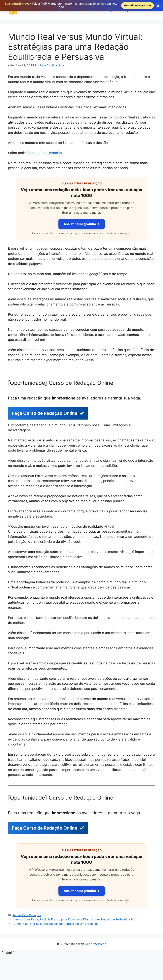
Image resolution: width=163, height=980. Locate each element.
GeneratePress (95, 944)
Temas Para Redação (45, 153)
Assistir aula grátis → (137, 5)
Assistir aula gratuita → (82, 224)
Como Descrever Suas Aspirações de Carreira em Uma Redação (56, 923)
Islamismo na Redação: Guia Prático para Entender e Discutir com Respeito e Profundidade (73, 919)
